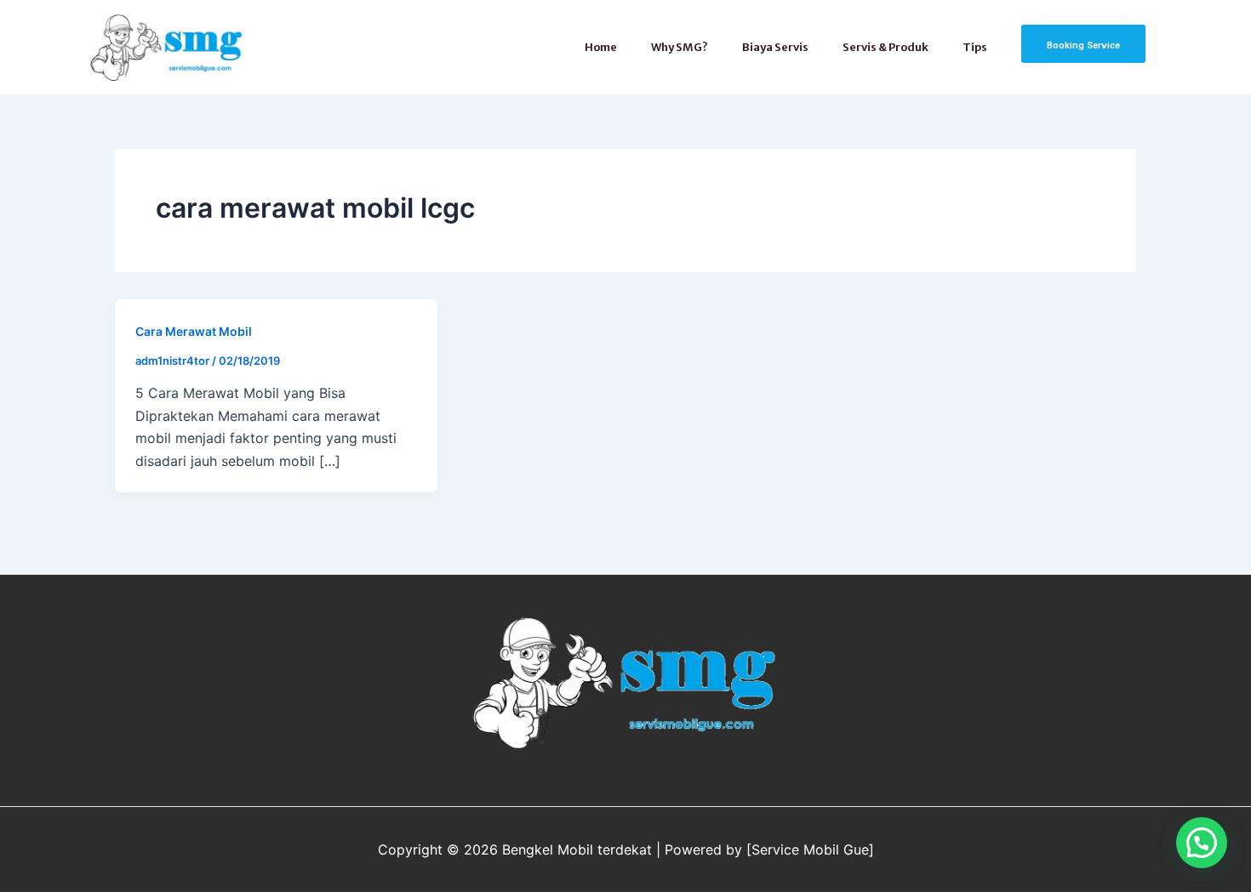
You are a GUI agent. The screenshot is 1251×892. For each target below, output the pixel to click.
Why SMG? (679, 47)
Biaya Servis (775, 47)
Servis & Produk (885, 47)
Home (601, 47)
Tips (975, 47)
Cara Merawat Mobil (193, 331)
